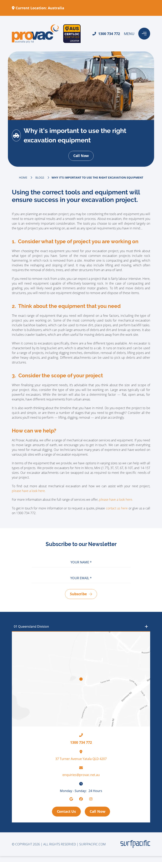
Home (23, 177)
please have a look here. (29, 491)
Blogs (39, 177)
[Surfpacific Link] (135, 844)
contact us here (117, 508)
